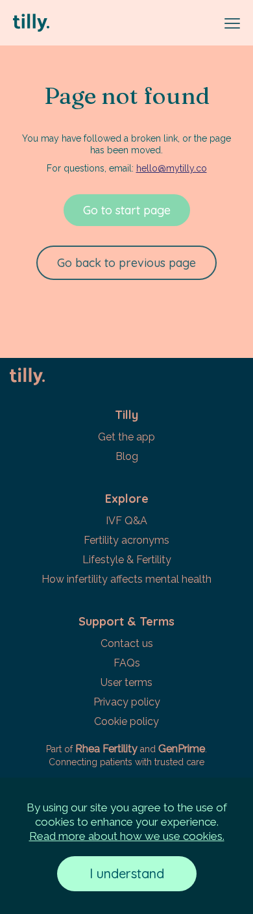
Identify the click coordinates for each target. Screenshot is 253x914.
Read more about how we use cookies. (126, 836)
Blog (126, 456)
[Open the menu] (232, 24)
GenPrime (181, 749)
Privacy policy (126, 702)
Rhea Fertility (106, 749)
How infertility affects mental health (126, 579)
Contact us (127, 643)
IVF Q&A (126, 520)
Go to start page (127, 210)
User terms (126, 682)
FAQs (127, 663)
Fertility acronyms (126, 540)
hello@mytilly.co (171, 168)
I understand (127, 873)
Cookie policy (126, 721)
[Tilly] (113, 22)
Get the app (126, 437)
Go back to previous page (126, 262)
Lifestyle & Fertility (126, 559)
